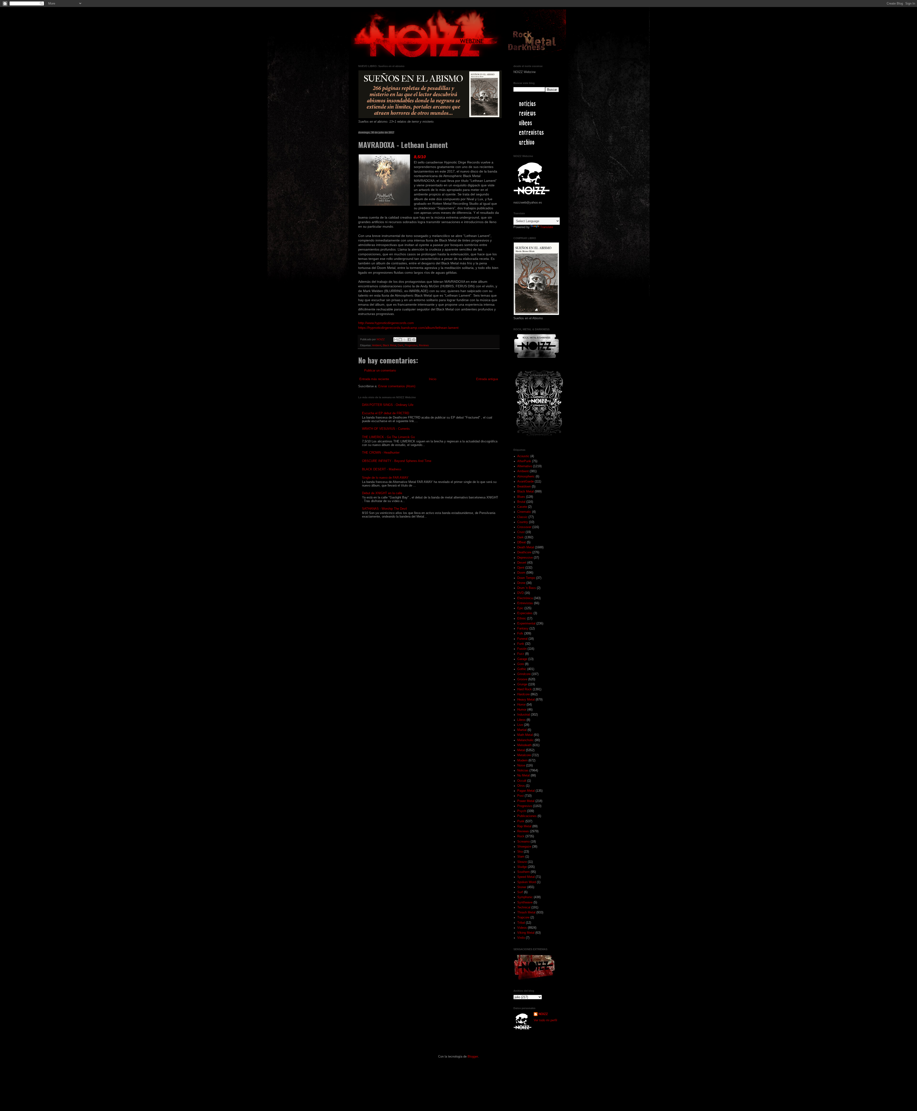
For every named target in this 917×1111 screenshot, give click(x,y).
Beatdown (524, 486)
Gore (520, 664)
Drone (521, 583)
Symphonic (525, 897)
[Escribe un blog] (400, 339)
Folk (520, 633)
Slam (520, 856)
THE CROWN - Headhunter (381, 452)
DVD (520, 593)
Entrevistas (525, 603)
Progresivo (411, 345)
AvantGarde (525, 481)
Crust (521, 532)
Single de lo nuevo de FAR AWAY (385, 477)
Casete (522, 506)
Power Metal (525, 801)
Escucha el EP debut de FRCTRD (385, 413)
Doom (521, 572)
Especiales (525, 613)
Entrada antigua (487, 379)
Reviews (424, 345)
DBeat (521, 542)
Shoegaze (524, 846)
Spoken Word (526, 882)
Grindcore (524, 674)
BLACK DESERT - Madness (381, 469)
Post (520, 795)
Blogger (473, 1056)
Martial (522, 730)
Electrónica (525, 598)
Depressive (525, 557)
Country (522, 522)
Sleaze (522, 862)
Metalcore (524, 755)
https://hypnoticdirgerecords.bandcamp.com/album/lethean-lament (408, 328)
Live (520, 725)
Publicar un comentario (380, 370)
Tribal (521, 922)
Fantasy (522, 628)
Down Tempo (526, 578)
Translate (546, 227)
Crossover (524, 527)
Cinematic (524, 512)
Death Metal (525, 547)
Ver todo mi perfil (545, 1020)
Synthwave (525, 902)
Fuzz (520, 653)
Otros (521, 785)
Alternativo (524, 466)
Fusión (522, 648)
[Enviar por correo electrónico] (395, 339)
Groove (522, 679)
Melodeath (524, 745)
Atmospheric (526, 476)
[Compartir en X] (404, 339)
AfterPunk (524, 461)
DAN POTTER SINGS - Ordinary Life (387, 405)
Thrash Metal (526, 912)
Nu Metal (523, 775)
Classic (522, 517)
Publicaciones (527, 816)
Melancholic (525, 740)
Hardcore (523, 694)
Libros (521, 720)
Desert (521, 562)
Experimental (526, 623)
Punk (520, 821)
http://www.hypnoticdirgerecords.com (386, 323)
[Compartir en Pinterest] (413, 339)
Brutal (521, 501)
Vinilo (521, 937)
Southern (523, 872)
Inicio (432, 379)
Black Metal (389, 345)
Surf (520, 892)
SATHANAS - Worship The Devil (384, 508)
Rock (520, 836)
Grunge (522, 684)
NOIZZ (381, 339)
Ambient (376, 345)
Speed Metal (526, 877)
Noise (521, 765)
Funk (520, 643)
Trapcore (523, 917)
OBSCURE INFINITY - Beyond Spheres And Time (396, 461)
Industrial (523, 714)
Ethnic (521, 618)
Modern (522, 760)
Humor (521, 709)
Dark (400, 345)
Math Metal (525, 735)
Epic (520, 608)
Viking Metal (525, 932)
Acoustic (523, 456)
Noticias (522, 770)
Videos (522, 927)
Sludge (522, 867)
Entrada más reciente (374, 379)
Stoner (521, 887)
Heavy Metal (526, 699)
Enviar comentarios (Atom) (396, 386)
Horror (521, 704)
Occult (521, 780)
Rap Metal (524, 826)
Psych (521, 811)
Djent (520, 567)
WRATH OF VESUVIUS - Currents (386, 428)
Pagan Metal (526, 790)
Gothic (521, 669)
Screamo (523, 841)
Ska (520, 851)
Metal (521, 750)
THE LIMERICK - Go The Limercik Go (388, 437)
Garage (522, 659)
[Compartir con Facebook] (409, 339)
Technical (523, 907)
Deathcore (524, 552)
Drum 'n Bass (526, 588)
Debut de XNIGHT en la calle (382, 493)
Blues (521, 496)
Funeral (522, 638)
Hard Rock (524, 689)
